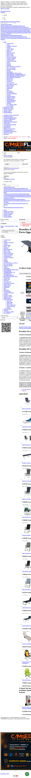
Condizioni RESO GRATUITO (11, 115)
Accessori (9, 300)
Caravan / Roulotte (11, 58)
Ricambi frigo (10, 78)
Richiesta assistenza (8, 130)
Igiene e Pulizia (10, 85)
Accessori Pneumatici (12, 93)
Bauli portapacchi (11, 53)
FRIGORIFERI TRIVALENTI (14, 73)
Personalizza (4, 11)
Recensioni (6, 134)
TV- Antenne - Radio (12, 104)
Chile (15, 27)
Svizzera (11, 38)
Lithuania (19, 31)
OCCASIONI (10, 105)
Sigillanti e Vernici (11, 97)
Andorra (6, 24)
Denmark (7, 28)
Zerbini (8, 307)
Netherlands (27, 32)
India (20, 30)
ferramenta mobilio (11, 69)
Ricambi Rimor (10, 92)
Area (3, 230)
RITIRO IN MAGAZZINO (10, 122)
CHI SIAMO (7, 123)
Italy (6, 31)
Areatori (9, 47)
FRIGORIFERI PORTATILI (13, 77)
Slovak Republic (11, 36)
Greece (8, 30)
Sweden (15, 38)
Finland (14, 28)
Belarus (13, 26)
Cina (18, 27)
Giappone (26, 28)
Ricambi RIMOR (8, 112)
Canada (12, 27)
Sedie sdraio (9, 303)
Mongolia (16, 32)
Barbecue (9, 51)
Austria (10, 26)
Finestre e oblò (7, 111)
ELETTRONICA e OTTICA (14, 66)
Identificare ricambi (8, 116)
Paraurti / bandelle (8, 109)
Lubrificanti (9, 88)
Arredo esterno (10, 48)
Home (5, 42)
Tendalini (9, 103)
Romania (18, 35)
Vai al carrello (11, 179)
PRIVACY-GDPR (5, 8)
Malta (8, 32)
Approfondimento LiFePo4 (10, 117)
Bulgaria (9, 27)
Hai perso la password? (13, 168)
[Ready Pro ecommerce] (15, 775)
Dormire (9, 63)
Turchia (19, 38)
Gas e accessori (10, 82)
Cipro (20, 27)
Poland (6, 35)
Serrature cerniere (11, 96)
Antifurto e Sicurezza (12, 46)
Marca (3, 232)
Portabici (9, 95)
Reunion (14, 35)
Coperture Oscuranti (11, 61)
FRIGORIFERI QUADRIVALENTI (15, 76)
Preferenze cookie (5, 773)
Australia (6, 26)
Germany (22, 28)
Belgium (17, 26)
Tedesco (18, 21)
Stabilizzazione (10, 99)
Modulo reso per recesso (9, 128)
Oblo (8, 89)
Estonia (11, 28)
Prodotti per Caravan (8, 108)
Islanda (26, 30)
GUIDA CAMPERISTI (9, 119)
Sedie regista (10, 302)
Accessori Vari (10, 43)
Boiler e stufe (10, 54)
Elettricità (9, 65)
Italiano (2, 21)
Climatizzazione (10, 59)
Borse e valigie (10, 55)
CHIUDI (3, 12)
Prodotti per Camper (8, 107)
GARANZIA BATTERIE (10, 124)
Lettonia (9, 31)
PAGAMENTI (7, 126)
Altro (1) (24, 390)
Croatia (23, 27)
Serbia (5, 36)
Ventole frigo (10, 80)
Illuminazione (10, 86)
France (18, 28)
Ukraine (22, 38)
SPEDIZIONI (7, 127)
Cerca (2, 220)
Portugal (10, 35)
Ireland (23, 30)
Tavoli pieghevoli (11, 306)
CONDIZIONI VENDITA (10, 131)
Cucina (8, 62)
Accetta (8, 11)
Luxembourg (25, 31)
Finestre (8, 70)
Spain (20, 36)
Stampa (21, 326)
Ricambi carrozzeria (11, 57)
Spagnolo (14, 21)
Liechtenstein (14, 31)
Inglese (6, 21)
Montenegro (21, 32)
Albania (2, 24)
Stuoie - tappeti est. (11, 305)
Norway (6, 34)
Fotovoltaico (10, 72)
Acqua (8, 44)
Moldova (12, 32)
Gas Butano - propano (12, 84)
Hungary (17, 30)
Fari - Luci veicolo (11, 67)
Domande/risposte (8, 120)
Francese (10, 21)
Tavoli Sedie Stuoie (11, 100)
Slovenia (17, 36)
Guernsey (12, 30)
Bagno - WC (10, 50)
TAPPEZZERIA (11, 101)
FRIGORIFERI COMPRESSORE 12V (16, 74)
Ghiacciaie (9, 81)
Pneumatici (9, 91)
